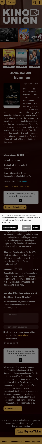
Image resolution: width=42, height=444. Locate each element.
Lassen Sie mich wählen (9, 227)
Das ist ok (35, 227)
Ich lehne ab (26, 227)
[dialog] (21, 222)
